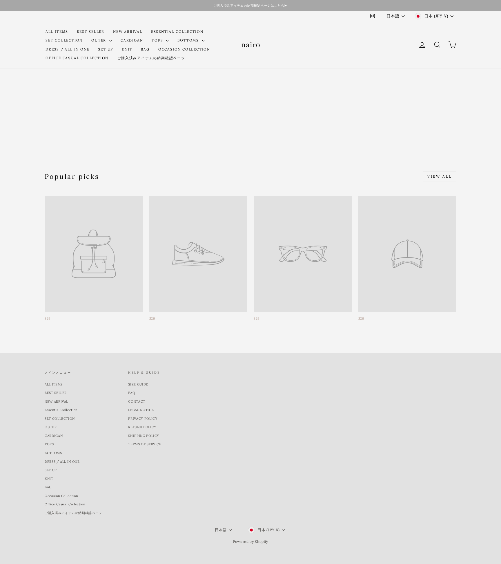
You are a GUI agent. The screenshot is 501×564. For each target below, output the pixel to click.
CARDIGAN (132, 40)
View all (439, 176)
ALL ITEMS (57, 31)
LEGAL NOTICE (141, 410)
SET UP (105, 49)
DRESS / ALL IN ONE (67, 49)
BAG (145, 49)
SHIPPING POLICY (143, 436)
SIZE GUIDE (138, 384)
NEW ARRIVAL (127, 31)
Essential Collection (177, 31)
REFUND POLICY (142, 427)
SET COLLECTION (64, 40)
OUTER (99, 40)
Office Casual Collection (77, 58)
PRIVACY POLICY (142, 419)
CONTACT (136, 401)
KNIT (127, 49)
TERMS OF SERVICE (144, 444)
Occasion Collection (184, 49)
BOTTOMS (188, 40)
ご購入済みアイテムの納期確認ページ (151, 58)
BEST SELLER (90, 31)
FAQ (131, 393)
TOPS (158, 40)
